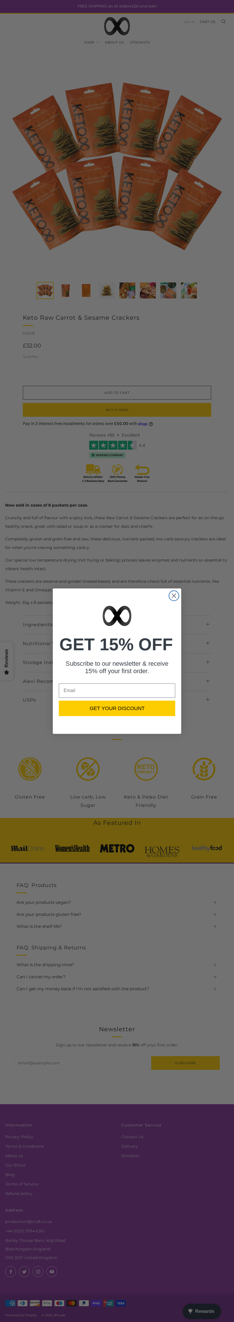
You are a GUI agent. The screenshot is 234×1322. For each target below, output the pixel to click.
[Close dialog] (174, 596)
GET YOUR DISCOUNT (117, 708)
